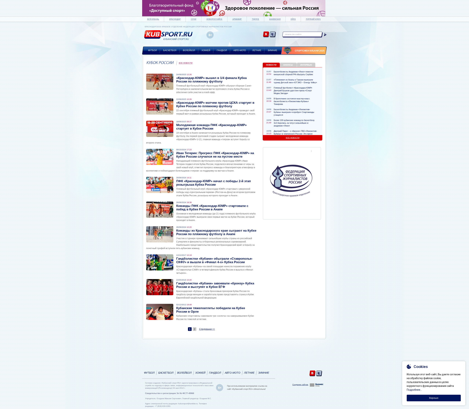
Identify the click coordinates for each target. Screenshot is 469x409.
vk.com (266, 35)
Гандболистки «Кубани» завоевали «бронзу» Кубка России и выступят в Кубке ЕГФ (215, 285)
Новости (271, 65)
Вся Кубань (153, 19)
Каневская (274, 19)
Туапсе (255, 19)
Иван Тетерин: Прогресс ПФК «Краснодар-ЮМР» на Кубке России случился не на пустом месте (215, 154)
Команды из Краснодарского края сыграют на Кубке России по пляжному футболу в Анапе (216, 232)
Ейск (293, 19)
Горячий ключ (313, 19)
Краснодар (175, 19)
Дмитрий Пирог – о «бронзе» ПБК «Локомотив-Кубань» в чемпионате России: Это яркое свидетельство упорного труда (295, 134)
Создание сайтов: (300, 385)
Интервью (306, 65)
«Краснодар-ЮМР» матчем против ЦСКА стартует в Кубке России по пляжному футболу (215, 104)
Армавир (237, 19)
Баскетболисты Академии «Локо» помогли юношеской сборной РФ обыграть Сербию (293, 73)
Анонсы (288, 65)
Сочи (193, 19)
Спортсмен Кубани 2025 (309, 50)
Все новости (185, 63)
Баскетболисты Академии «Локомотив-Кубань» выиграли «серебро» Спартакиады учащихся (294, 112)
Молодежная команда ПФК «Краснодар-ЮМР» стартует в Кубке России (211, 126)
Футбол (152, 50)
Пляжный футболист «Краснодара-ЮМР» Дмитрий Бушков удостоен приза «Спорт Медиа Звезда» (293, 90)
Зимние (272, 50)
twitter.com (273, 35)
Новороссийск (214, 19)
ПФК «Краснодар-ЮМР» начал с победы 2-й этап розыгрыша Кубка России (213, 182)
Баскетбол (169, 50)
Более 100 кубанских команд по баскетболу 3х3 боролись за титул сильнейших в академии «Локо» (294, 123)
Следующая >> (207, 329)
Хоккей (206, 50)
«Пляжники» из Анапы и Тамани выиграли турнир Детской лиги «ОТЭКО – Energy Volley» (295, 81)
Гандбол (222, 50)
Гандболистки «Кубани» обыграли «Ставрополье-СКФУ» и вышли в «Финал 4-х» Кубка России (214, 260)
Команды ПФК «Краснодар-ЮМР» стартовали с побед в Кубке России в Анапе (212, 207)
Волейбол (189, 50)
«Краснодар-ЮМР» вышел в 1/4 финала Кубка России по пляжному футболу (211, 79)
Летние (256, 50)
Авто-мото (239, 50)
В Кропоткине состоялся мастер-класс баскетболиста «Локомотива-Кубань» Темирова (292, 101)
